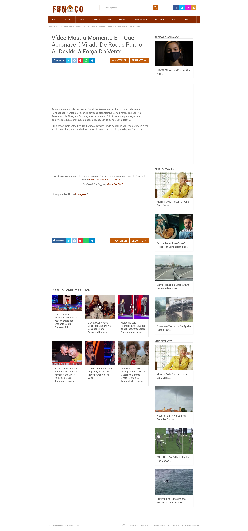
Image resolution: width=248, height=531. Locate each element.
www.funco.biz (75, 525)
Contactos (145, 525)
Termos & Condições (161, 525)
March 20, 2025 (115, 184)
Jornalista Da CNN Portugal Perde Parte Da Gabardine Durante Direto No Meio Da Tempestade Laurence (133, 374)
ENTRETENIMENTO (140, 20)
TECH (174, 20)
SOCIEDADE (159, 20)
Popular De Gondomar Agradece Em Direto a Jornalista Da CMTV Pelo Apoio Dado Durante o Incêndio (65, 374)
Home (54, 20)
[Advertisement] (100, 86)
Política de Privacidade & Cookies (186, 525)
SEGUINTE (138, 60)
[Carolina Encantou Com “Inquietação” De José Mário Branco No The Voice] (100, 353)
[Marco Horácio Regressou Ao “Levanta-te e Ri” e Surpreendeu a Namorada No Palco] (133, 307)
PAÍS (109, 20)
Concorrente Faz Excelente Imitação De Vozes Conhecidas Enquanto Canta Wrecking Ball (65, 320)
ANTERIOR (120, 60)
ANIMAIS (68, 20)
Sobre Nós (133, 525)
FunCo (51, 525)
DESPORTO (96, 20)
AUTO (81, 20)
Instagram (81, 194)
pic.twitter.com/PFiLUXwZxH (104, 179)
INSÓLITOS (188, 20)
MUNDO (122, 20)
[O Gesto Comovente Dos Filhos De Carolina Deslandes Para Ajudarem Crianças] (100, 307)
